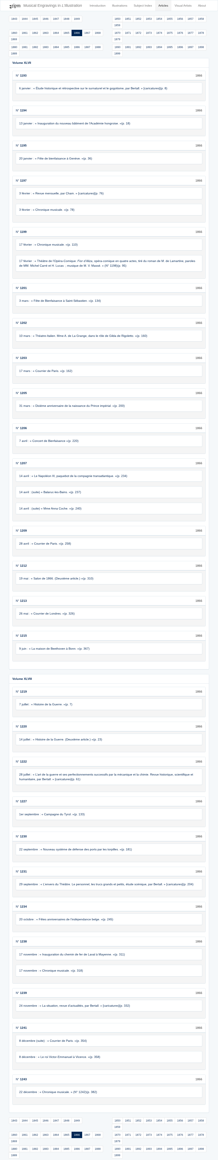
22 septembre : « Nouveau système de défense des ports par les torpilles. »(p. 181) (75, 849)
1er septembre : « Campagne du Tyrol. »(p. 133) (52, 814)
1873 (149, 32)
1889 (14, 53)
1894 (159, 47)
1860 (14, 32)
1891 (128, 47)
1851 (128, 18)
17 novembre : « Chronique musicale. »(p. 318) (51, 970)
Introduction (98, 5)
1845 (35, 18)
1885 (66, 47)
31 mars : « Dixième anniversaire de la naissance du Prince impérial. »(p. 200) (72, 405)
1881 (25, 47)
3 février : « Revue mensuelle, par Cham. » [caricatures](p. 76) (61, 193)
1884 (56, 47)
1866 (77, 32)
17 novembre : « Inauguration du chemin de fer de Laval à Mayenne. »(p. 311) (72, 954)
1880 (14, 47)
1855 (170, 18)
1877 (191, 32)
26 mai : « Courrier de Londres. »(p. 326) (47, 613)
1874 (159, 32)
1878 (201, 32)
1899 (117, 53)
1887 (87, 47)
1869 (14, 39)
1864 (56, 32)
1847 (56, 18)
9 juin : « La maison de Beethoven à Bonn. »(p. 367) (54, 648)
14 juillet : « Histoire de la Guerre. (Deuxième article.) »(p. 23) (60, 739)
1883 (46, 47)
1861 (25, 32)
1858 (201, 18)
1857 (191, 18)
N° (21, 75)
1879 (117, 39)
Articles (163, 5)
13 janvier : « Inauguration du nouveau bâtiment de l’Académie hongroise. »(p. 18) (74, 123)
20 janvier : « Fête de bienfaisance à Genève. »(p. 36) (55, 158)
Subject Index (143, 5)
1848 (66, 18)
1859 (117, 25)
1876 (180, 32)
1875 (170, 32)
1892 (138, 47)
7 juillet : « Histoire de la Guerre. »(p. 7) (45, 704)
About (202, 5)
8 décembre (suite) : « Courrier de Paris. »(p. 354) (53, 1040)
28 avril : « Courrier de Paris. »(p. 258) (45, 543)
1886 (77, 47)
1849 (77, 18)
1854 (159, 18)
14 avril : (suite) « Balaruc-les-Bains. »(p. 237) (50, 492)
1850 (117, 18)
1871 (128, 32)
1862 (35, 32)
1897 (191, 47)
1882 (35, 47)
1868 (98, 32)
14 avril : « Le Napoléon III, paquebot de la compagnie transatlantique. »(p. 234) (73, 476)
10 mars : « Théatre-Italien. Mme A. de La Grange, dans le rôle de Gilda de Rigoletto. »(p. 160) (83, 335)
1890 (117, 47)
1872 (138, 32)
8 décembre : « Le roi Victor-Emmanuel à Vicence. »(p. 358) (59, 1057)
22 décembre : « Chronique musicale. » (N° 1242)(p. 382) (58, 1092)
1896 (180, 47)
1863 (46, 32)
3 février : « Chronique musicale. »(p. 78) (47, 209)
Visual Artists (183, 5)
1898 (201, 47)
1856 (180, 18)
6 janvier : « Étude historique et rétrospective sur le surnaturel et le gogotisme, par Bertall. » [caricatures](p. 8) (93, 88)
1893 (149, 47)
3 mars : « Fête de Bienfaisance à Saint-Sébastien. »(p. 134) (60, 300)
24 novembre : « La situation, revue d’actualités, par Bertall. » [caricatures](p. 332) (74, 1005)
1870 (117, 32)
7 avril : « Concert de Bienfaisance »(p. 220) (49, 441)
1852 (138, 18)
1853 (149, 18)
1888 (98, 47)
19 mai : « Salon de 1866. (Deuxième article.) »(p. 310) (56, 578)
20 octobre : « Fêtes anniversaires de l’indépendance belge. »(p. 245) (66, 919)
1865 (66, 32)
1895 (170, 47)
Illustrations (119, 5)
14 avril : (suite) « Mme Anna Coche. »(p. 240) (50, 508)
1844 (25, 18)
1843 (14, 18)
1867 (87, 32)
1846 (46, 18)
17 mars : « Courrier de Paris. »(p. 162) (45, 371)
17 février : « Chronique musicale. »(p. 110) (48, 244)
